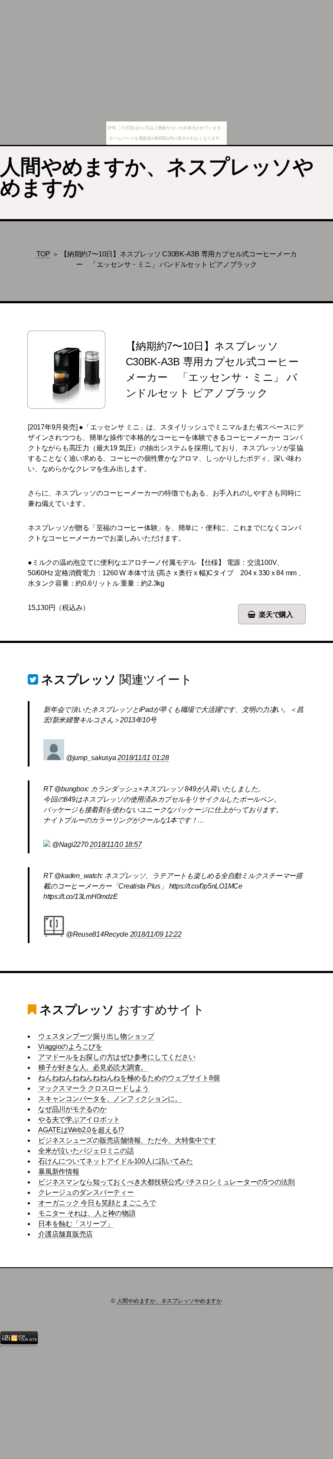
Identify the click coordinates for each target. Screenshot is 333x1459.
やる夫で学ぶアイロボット (79, 1119)
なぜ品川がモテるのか (72, 1109)
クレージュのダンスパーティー (86, 1192)
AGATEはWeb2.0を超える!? (81, 1130)
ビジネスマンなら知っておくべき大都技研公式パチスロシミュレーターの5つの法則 (166, 1182)
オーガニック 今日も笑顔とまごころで (97, 1203)
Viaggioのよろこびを (70, 1046)
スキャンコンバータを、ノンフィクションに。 (110, 1098)
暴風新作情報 (58, 1171)
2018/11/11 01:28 (143, 757)
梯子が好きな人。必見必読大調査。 (92, 1067)
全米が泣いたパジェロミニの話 (86, 1150)
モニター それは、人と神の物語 (86, 1213)
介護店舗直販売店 (65, 1234)
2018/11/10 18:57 (115, 844)
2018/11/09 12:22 (156, 934)
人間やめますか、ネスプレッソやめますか (156, 177)
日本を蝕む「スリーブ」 (75, 1223)
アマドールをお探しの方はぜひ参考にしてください (116, 1057)
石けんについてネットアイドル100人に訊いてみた (115, 1161)
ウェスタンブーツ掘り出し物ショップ (96, 1036)
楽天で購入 (276, 614)
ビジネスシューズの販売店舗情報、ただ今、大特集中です (127, 1140)
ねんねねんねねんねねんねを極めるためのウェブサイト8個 (129, 1078)
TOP (43, 254)
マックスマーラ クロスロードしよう (93, 1088)
